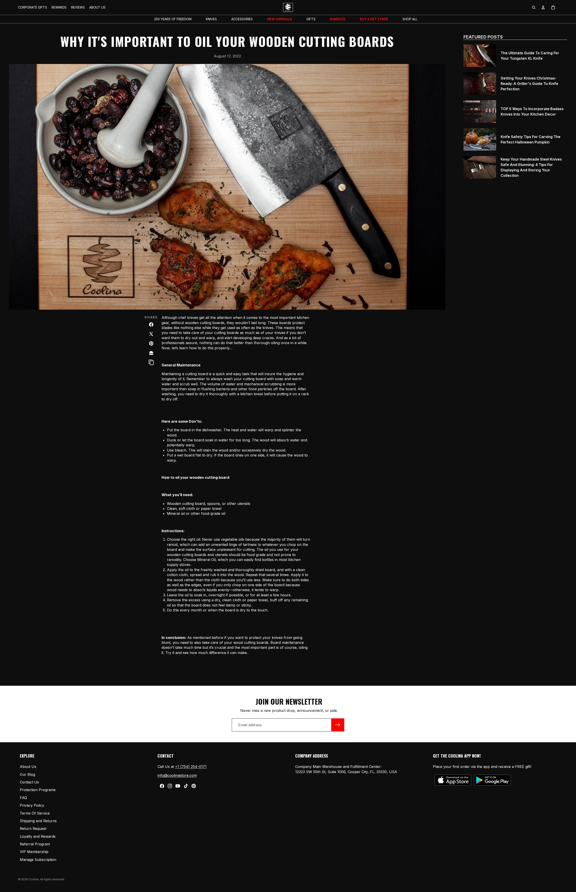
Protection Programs (38, 790)
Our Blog (27, 774)
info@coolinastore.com (177, 775)
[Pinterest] (193, 786)
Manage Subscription (38, 859)
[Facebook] (162, 786)
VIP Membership (34, 852)
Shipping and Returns (38, 821)
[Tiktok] (186, 786)
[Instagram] (170, 786)
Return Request (33, 828)
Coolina (34, 879)
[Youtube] (177, 786)
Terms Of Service (35, 813)
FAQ (23, 797)
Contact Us (29, 782)
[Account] (543, 7)
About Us (28, 766)
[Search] (534, 7)
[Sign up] (337, 724)
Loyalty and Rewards (38, 836)
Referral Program (35, 844)
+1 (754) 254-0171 (191, 766)
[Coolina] (151, 353)
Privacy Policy (32, 805)
